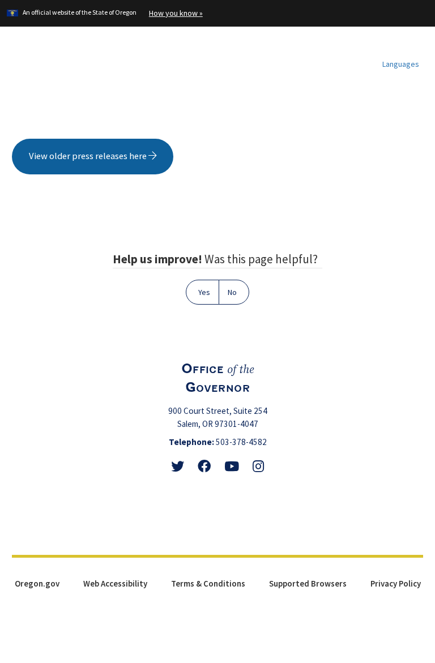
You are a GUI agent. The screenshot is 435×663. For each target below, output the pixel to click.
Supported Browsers (308, 583)
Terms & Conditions (208, 583)
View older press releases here (88, 156)
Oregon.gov (37, 583)
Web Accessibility (115, 583)
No (232, 292)
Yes (204, 292)
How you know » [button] (176, 13)
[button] (396, 64)
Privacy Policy (395, 583)
